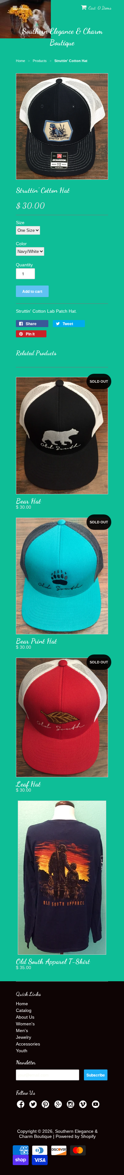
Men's (22, 1030)
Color (21, 243)
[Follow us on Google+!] (59, 1106)
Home (22, 1003)
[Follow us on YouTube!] (96, 1106)
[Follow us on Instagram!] (71, 1106)
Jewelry (23, 1037)
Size (20, 222)
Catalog (23, 1010)
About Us (25, 1017)
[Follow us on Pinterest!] (46, 1106)
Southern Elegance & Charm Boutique (62, 37)
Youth (21, 1050)
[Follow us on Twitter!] (34, 1106)
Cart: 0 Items (99, 8)
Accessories (28, 1043)
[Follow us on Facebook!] (21, 1106)
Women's (25, 1023)
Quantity (24, 264)
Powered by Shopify (76, 1136)
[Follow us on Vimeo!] (84, 1106)
